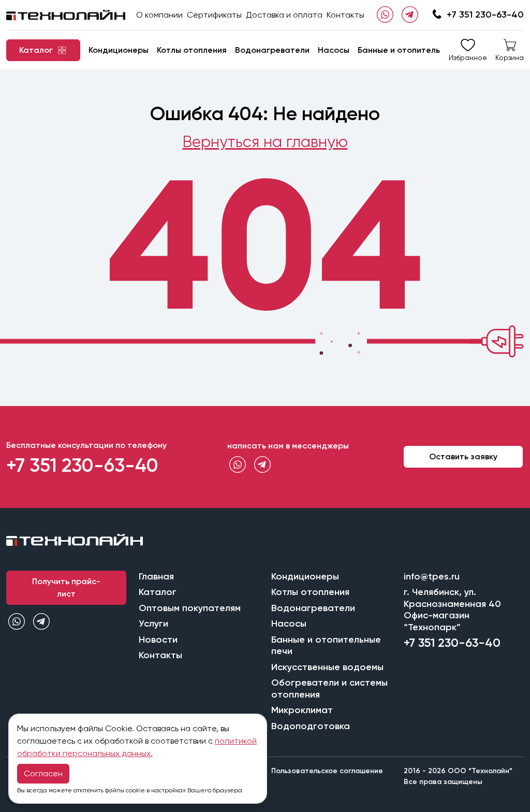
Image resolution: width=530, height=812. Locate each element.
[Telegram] (410, 15)
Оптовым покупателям (190, 608)
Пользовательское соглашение (327, 770)
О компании (159, 15)
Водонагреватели (272, 50)
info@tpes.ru (432, 576)
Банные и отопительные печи (417, 50)
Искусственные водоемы (327, 667)
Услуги (153, 623)
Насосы (333, 50)
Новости (158, 639)
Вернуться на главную (265, 142)
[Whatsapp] (385, 15)
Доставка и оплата (284, 15)
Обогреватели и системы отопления (329, 688)
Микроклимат (302, 710)
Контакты (345, 15)
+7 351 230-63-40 (485, 14)
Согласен (43, 773)
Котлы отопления (192, 50)
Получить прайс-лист (66, 587)
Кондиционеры (119, 50)
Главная (156, 576)
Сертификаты (214, 15)
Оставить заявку (463, 456)
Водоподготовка (310, 726)
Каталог (157, 592)
